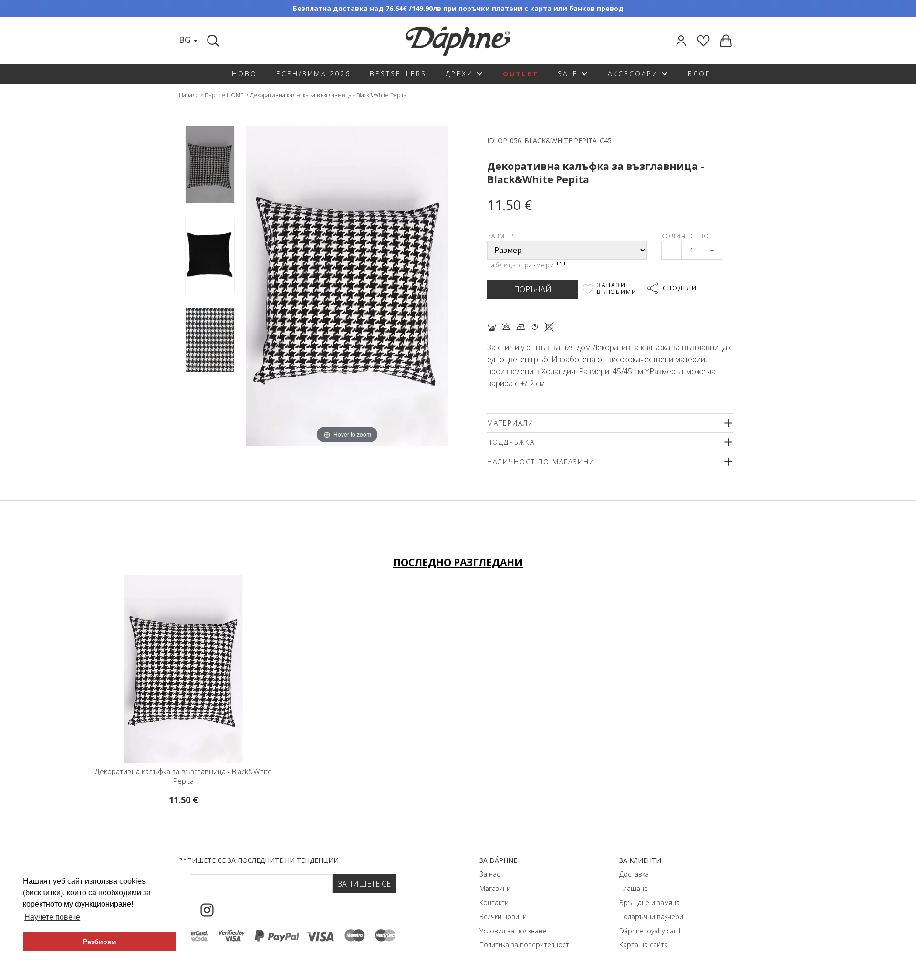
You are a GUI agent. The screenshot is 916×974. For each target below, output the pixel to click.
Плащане (633, 888)
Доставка (634, 874)
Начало (188, 95)
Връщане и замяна (649, 902)
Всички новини (503, 916)
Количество (685, 236)
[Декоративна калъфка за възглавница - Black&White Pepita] (210, 164)
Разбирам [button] (99, 941)
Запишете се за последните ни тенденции (259, 860)
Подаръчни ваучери (651, 916)
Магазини (494, 888)
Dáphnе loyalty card (649, 930)
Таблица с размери (522, 265)
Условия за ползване (512, 930)
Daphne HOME (224, 95)
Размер (500, 236)
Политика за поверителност (524, 944)
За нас (489, 874)
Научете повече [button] (52, 917)
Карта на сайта (643, 944)
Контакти (494, 902)
